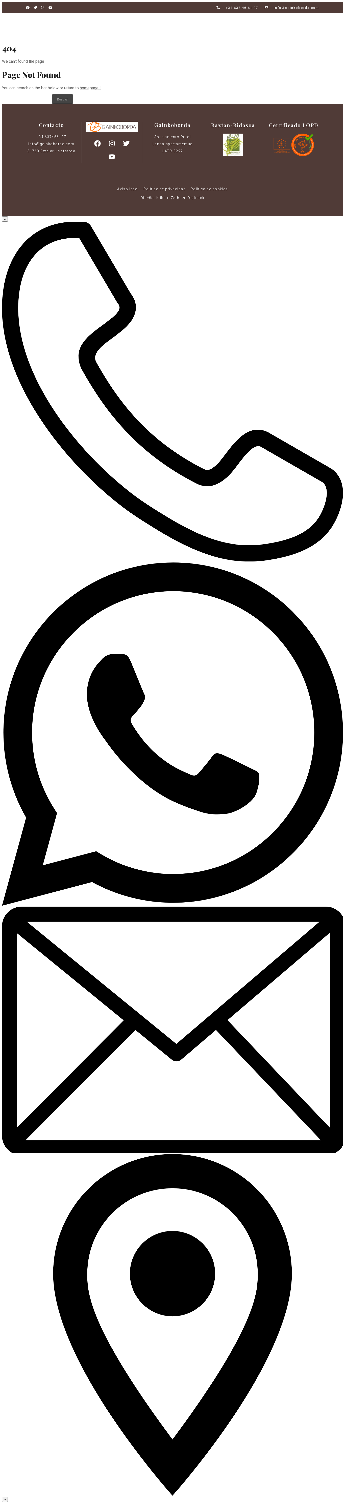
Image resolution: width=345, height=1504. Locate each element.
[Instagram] (111, 143)
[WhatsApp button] (172, 904)
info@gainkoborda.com (51, 144)
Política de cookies (209, 189)
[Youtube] (111, 156)
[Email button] (172, 1151)
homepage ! (90, 88)
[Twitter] (126, 143)
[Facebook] (97, 143)
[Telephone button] (172, 560)
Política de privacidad (164, 189)
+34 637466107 (51, 137)
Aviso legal (128, 189)
